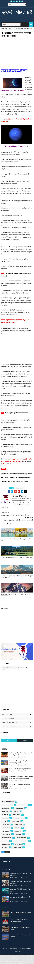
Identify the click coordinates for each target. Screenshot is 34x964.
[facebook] (14, 1)
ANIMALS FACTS (6, 808)
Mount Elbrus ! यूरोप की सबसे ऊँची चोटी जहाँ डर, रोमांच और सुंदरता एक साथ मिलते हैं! (17, 576)
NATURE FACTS (8, 39)
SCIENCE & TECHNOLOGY (20, 841)
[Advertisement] (16, 54)
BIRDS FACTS (16, 814)
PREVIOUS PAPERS (21, 837)
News (25, 740)
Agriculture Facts (7, 805)
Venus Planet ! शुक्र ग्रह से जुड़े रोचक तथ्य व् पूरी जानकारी (15, 477)
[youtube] (19, 1)
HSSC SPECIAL (5, 831)
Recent (9, 740)
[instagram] (17, 1)
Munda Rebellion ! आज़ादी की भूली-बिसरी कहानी (20, 769)
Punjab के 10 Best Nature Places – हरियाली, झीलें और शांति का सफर (16, 539)
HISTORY (17, 828)
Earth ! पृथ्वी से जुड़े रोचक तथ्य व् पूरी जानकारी (16, 413)
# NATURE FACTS (19, 488)
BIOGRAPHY (5, 814)
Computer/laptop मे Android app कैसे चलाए (21, 912)
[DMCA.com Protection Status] (5, 852)
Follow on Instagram (9, 726)
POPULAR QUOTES (7, 837)
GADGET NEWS (16, 821)
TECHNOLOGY (17, 847)
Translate (7, 670)
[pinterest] (22, 1)
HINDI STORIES (6, 828)
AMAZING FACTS (22, 805)
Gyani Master (17, 12)
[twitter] (11, 1)
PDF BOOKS (19, 834)
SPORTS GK (18, 844)
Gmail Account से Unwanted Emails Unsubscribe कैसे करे (19, 921)
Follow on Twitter (8, 714)
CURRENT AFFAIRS (19, 818)
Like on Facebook (8, 718)
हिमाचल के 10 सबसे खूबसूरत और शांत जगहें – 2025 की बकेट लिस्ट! (17, 557)
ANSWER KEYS (20, 808)
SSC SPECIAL (5, 847)
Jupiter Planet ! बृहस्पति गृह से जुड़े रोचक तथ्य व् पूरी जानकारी (16, 474)
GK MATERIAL (5, 824)
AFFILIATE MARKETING (8, 801)
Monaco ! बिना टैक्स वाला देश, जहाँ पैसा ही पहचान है (20, 936)
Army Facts (5, 811)
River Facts (5, 841)
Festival (4, 821)
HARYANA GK (18, 824)
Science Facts (6, 844)
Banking (16, 811)
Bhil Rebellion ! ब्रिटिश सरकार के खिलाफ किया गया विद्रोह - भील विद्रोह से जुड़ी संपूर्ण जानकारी (21, 777)
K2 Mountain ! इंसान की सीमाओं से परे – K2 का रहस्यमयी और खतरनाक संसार (15, 595)
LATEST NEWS (18, 831)
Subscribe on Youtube (9, 722)
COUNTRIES (5, 818)
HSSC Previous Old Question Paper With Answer (20, 928)
